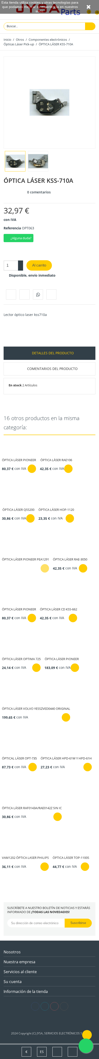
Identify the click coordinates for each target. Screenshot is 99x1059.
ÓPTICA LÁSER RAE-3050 (70, 559)
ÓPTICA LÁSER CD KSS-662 (58, 609)
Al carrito (39, 265)
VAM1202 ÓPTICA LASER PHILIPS (25, 857)
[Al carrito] (32, 469)
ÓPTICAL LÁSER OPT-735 (19, 758)
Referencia (12, 228)
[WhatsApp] (38, 294)
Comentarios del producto (52, 368)
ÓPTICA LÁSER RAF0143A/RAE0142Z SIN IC (32, 808)
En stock (15, 385)
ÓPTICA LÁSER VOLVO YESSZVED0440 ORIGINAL (36, 708)
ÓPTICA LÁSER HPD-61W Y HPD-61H (66, 758)
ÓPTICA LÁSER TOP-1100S (71, 857)
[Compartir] (11, 294)
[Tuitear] (24, 294)
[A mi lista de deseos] (51, 294)
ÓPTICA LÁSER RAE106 (56, 460)
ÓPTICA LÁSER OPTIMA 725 (21, 659)
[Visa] (42, 1021)
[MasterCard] (49, 1021)
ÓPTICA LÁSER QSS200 (18, 509)
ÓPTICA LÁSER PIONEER (19, 460)
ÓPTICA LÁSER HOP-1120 (56, 509)
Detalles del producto (52, 353)
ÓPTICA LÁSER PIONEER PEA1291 (25, 559)
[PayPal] (56, 1021)
